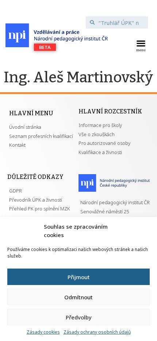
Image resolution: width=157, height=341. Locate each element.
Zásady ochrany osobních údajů (97, 332)
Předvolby (79, 317)
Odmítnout (78, 297)
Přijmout (79, 277)
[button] (141, 45)
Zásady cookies (43, 332)
